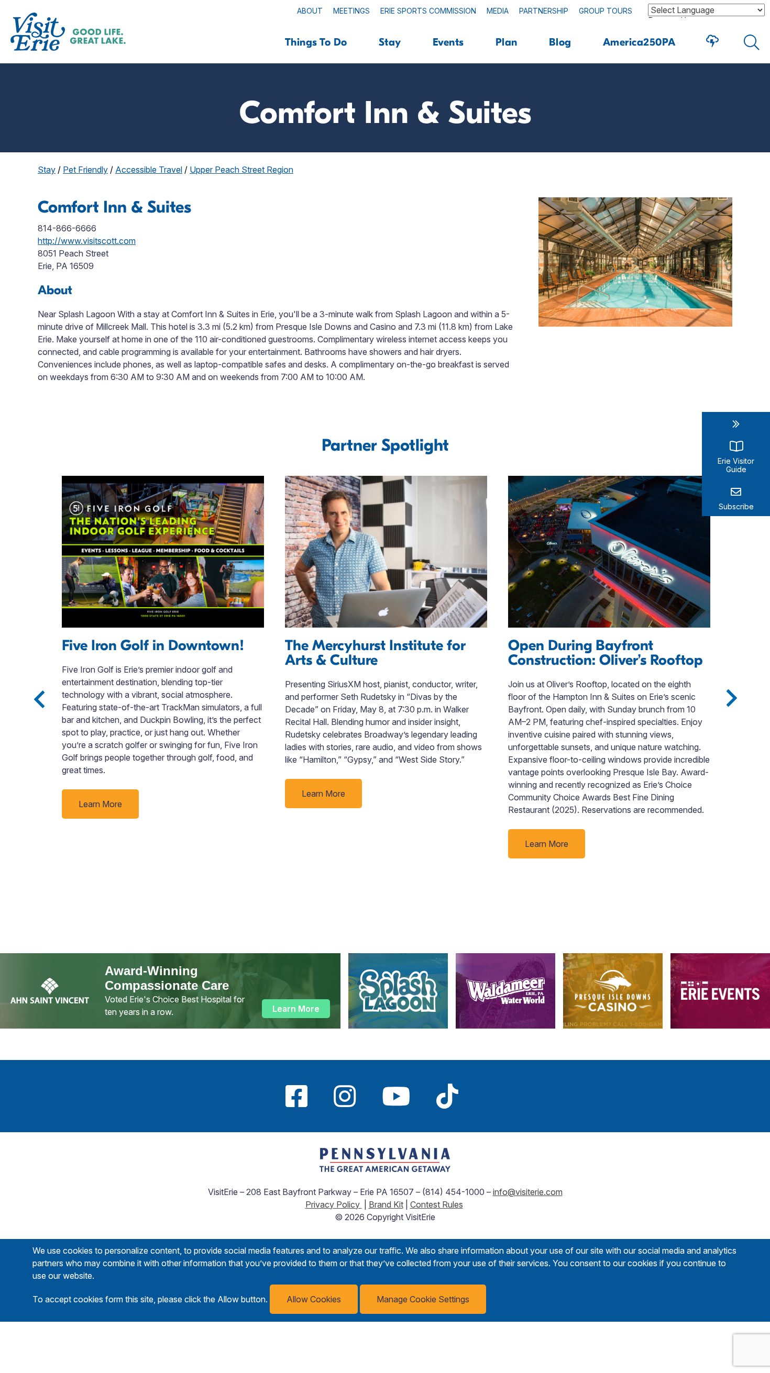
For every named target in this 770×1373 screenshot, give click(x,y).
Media (498, 10)
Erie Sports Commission (428, 10)
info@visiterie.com (528, 1192)
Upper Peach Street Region (241, 169)
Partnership (543, 10)
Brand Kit (386, 1204)
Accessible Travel (148, 169)
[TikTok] (447, 1096)
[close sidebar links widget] (736, 424)
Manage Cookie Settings (423, 1299)
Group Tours (605, 10)
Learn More (100, 804)
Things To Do (316, 42)
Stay (390, 42)
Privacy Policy (333, 1204)
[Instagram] (344, 1096)
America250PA (639, 42)
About (310, 10)
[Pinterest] (484, 1096)
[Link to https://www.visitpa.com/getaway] (385, 1169)
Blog (560, 42)
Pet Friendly (85, 169)
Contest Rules (436, 1204)
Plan (507, 42)
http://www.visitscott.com (87, 241)
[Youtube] (396, 1096)
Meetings (351, 10)
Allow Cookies (314, 1299)
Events (448, 42)
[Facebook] (296, 1096)
